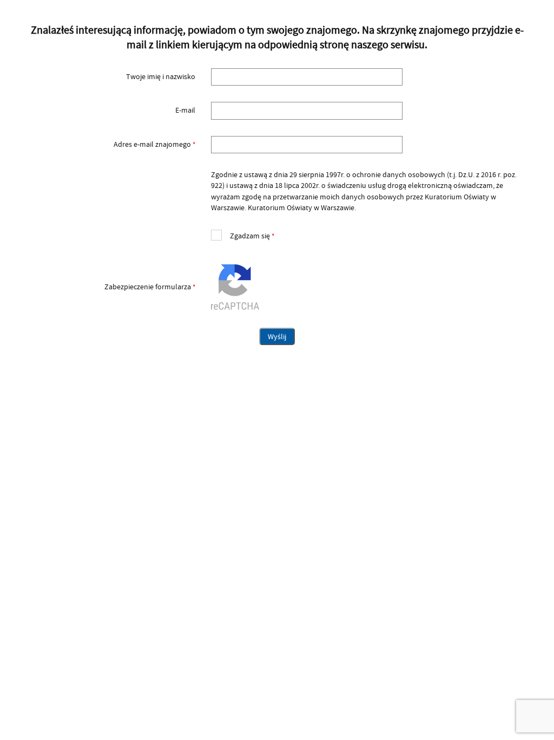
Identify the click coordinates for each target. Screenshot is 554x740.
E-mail (185, 110)
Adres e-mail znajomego (109, 144)
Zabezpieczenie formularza (109, 287)
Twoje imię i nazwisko (160, 77)
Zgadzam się (242, 235)
